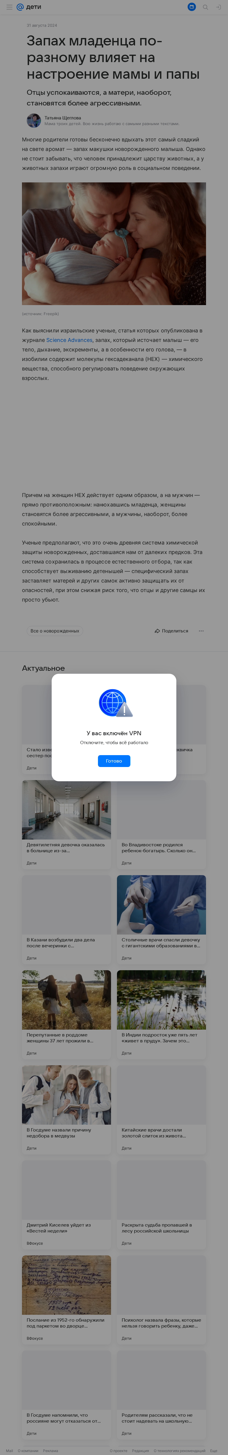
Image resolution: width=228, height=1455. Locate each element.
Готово (114, 761)
